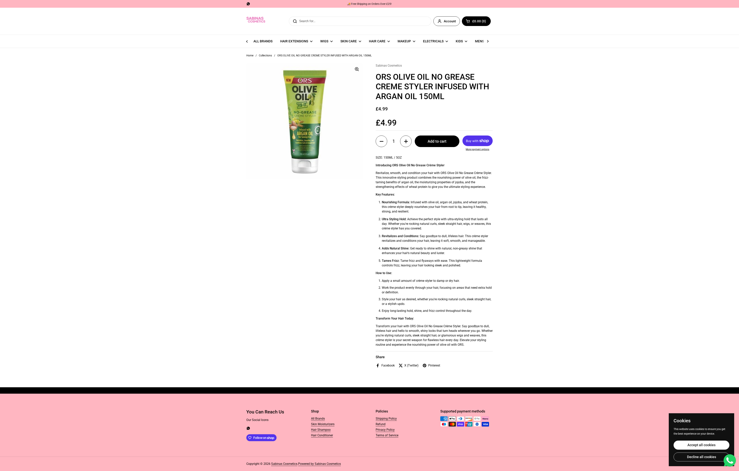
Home (249, 55)
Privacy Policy (385, 430)
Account (450, 21)
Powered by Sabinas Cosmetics (319, 464)
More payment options (477, 149)
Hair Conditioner (322, 435)
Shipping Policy (386, 418)
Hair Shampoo (321, 430)
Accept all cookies (701, 445)
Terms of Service (387, 435)
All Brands (318, 418)
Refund (380, 424)
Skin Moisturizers (322, 424)
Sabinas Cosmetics (284, 464)
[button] (476, 21)
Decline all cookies (701, 457)
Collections (265, 55)
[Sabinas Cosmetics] (256, 21)
